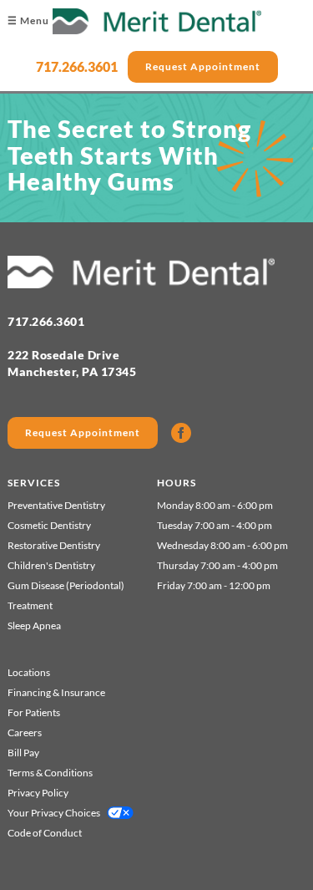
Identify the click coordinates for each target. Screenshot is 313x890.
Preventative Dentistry (56, 505)
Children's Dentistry (51, 565)
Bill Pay (23, 752)
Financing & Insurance (56, 692)
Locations (29, 672)
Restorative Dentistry (54, 545)
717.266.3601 (77, 66)
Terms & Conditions (50, 772)
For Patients (34, 712)
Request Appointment (202, 66)
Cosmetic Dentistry (49, 525)
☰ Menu (28, 20)
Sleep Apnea (34, 625)
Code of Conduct (45, 832)
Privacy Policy (38, 792)
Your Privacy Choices (54, 812)
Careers (25, 732)
